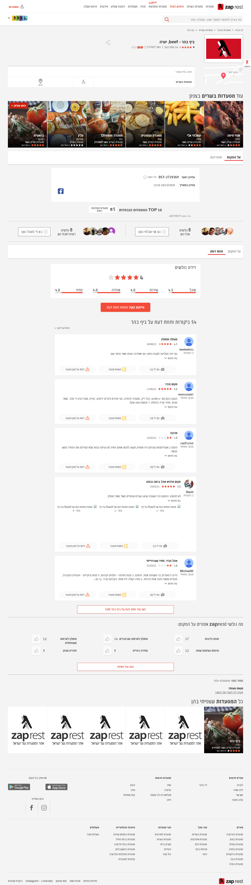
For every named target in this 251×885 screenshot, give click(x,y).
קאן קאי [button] (239, 794)
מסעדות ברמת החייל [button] (125, 839)
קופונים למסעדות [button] (127, 859)
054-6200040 (222, 680)
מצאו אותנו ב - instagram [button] (39, 880)
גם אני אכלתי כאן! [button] (149, 231)
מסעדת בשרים (184, 82)
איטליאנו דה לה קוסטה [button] (160, 794)
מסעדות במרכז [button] (236, 864)
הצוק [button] (132, 785)
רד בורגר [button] (203, 785)
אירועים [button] (104, 6)
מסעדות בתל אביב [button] (234, 834)
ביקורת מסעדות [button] (15, 880)
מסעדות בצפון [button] (236, 839)
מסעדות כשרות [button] (195, 6)
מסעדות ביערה (224, 30)
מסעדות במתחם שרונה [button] (124, 834)
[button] (10, 18)
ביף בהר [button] (235, 741)
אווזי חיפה (233, 135)
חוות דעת (221, 145)
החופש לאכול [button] (177, 6)
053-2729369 (169, 176)
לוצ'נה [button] (240, 785)
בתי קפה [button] (167, 854)
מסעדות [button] (210, 6)
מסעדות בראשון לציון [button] (125, 849)
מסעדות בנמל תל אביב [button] (124, 844)
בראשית (39, 135)
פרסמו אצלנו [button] (90, 6)
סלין (80, 135)
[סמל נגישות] (84, 82)
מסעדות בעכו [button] (236, 859)
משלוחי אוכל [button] (93, 834)
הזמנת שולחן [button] (118, 6)
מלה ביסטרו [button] (237, 799)
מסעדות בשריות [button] (199, 834)
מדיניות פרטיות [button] (90, 880)
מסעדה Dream (112, 135)
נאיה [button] (169, 785)
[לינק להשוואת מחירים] (25, 18)
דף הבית (239, 30)
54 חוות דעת (171, 47)
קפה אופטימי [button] (129, 794)
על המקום (234, 251)
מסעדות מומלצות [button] (158, 6)
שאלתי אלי (194, 135)
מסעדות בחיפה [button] (236, 849)
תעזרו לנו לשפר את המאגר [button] (229, 692)
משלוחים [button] (133, 6)
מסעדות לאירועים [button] (163, 834)
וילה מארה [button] (238, 789)
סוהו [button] (133, 789)
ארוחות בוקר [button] (201, 849)
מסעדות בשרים (206, 30)
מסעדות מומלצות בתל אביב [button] (122, 854)
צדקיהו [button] (167, 789)
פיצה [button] (204, 854)
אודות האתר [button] (74, 880)
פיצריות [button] (167, 849)
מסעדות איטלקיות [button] (199, 839)
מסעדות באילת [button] (236, 844)
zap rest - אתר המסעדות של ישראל (230, 7)
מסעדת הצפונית (151, 135)
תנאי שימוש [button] (61, 880)
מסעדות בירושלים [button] (234, 854)
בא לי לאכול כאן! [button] (31, 231)
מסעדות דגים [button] (201, 844)
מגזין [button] (143, 6)
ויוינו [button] (169, 799)
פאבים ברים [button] (165, 844)
